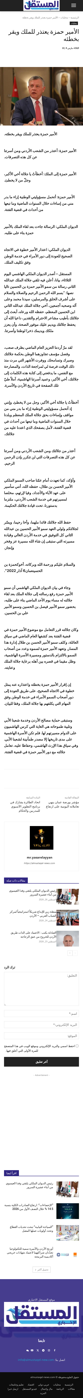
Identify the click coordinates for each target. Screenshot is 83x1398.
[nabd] (27, 1350)
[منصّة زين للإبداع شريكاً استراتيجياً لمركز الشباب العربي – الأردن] (67, 918)
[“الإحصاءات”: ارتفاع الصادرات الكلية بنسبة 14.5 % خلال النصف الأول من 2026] (67, 1211)
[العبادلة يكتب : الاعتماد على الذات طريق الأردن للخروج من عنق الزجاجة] (67, 939)
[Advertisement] (41, 1118)
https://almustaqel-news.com (39, 863)
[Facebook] (62, 57)
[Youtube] (32, 1350)
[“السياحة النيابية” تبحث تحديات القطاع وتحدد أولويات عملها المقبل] (67, 1233)
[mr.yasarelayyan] (41, 838)
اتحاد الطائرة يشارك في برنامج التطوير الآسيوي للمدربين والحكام (25, 806)
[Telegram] (43, 1350)
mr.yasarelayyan (39, 857)
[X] (53, 57)
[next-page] (70, 953)
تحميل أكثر (42, 1269)
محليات (64, 17)
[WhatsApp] (34, 57)
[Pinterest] (44, 57)
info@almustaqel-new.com (36, 1360)
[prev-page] (75, 953)
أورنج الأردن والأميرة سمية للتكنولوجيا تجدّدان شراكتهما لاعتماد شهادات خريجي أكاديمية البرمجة (30, 1252)
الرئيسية (75, 17)
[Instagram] (49, 1350)
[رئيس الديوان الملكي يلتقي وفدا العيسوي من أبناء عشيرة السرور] (67, 897)
